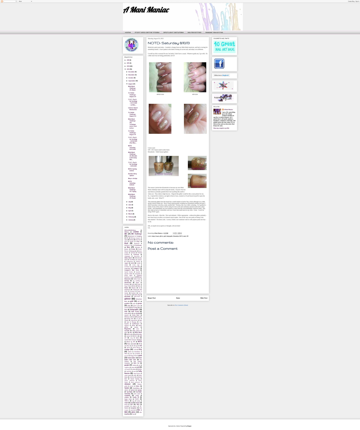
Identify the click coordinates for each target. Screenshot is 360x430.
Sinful (126, 388)
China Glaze (128, 258)
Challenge (136, 254)
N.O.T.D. (135, 336)
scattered (132, 377)
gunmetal (126, 307)
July (129, 202)
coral (132, 263)
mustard (128, 336)
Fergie (138, 284)
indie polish (127, 313)
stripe (137, 395)
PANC (125, 353)
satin (134, 375)
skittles (126, 390)
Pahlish (130, 351)
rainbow (135, 365)
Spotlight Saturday (173, 32)
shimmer (127, 384)
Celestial (133, 252)
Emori (137, 282)
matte (133, 325)
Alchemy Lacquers (135, 238)
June (130, 205)
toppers (134, 406)
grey (129, 306)
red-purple (127, 369)
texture (137, 402)
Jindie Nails (136, 315)
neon (137, 338)
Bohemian (137, 247)
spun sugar (137, 393)
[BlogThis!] (176, 233)
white (133, 412)
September (132, 81)
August (130, 84)
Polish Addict (132, 358)
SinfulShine (136, 388)
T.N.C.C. (126, 401)
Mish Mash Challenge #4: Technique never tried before (132, 123)
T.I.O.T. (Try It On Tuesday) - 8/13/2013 (132, 164)
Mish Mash (138, 332)
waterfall (133, 410)
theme (126, 404)
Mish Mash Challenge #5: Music (132, 88)
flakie (134, 286)
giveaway (127, 296)
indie (125, 311)
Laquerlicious (134, 320)
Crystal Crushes (128, 272)
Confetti (138, 261)
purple (126, 365)
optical (128, 347)
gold (165, 236)
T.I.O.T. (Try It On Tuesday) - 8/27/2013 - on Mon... (132, 102)
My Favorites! (194, 32)
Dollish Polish (137, 279)
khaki (133, 317)
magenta (126, 325)
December (131, 72)
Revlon (140, 369)
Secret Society (134, 379)
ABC (125, 234)
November (131, 75)
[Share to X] (177, 233)
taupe (126, 402)
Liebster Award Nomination (133, 108)
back (125, 241)
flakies (139, 286)
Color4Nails (132, 259)
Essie (133, 284)
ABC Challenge (136, 234)
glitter (161, 236)
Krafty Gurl (129, 318)
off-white (126, 345)
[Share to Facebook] (179, 233)
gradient (127, 303)
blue (128, 247)
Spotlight (129, 392)
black (126, 243)
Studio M (136, 397)
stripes (126, 397)
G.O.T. (130, 295)
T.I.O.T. (137, 399)
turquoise (134, 408)
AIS (127, 238)
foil (139, 288)
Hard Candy (134, 307)
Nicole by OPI (131, 342)
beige (153, 236)
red (137, 367)
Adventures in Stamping (135, 236)
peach (130, 353)
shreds (132, 386)
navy (131, 338)
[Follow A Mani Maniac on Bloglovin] (221, 76)
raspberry (127, 367)
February (131, 217)
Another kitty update (132, 174)
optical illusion (136, 347)
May (129, 208)
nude (184, 236)
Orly (140, 349)
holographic (169, 236)
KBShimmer (127, 317)
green (140, 303)
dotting (126, 281)
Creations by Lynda (129, 266)
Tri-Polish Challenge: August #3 (132, 94)
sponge (139, 390)
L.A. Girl (138, 318)
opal (137, 345)
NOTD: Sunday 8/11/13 (132, 170)
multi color (130, 334)
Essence (126, 284)
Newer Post (152, 298)
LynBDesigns (135, 324)
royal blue (129, 371)
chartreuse (137, 256)
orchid (135, 349)
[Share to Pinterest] (181, 233)
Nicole (140, 340)
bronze (126, 249)
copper (126, 263)
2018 (128, 60)
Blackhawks (138, 245)
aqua (125, 240)
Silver (138, 386)
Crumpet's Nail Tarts (131, 270)
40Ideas (126, 232)
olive (132, 345)
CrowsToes (127, 268)
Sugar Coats (128, 399)
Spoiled (132, 390)
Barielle (132, 241)
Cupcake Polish (128, 273)
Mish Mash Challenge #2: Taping (132, 189)
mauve (136, 327)
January (131, 220)
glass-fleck (137, 296)
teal (131, 402)
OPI (187, 236)
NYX (139, 344)
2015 (128, 63)
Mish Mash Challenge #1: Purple (132, 196)
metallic (126, 331)
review (134, 369)
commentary (129, 261)
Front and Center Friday (147, 32)
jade (135, 313)
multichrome (138, 334)
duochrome (127, 282)
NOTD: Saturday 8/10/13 (131, 183)
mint (125, 332)
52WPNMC (136, 232)
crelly (138, 266)
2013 (128, 69)
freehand (132, 291)
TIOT (131, 404)
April (130, 211)
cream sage (135, 265)
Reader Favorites (214, 32)
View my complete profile (221, 128)
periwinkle (137, 353)
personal (126, 355)
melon (137, 329)
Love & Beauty (131, 322)
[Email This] (174, 233)
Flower (126, 288)
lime (141, 320)
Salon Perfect (137, 373)
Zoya (133, 414)
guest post (136, 306)
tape (133, 401)
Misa (131, 332)
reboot (133, 367)
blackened (136, 243)
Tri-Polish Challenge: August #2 (132, 114)
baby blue (138, 239)
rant (139, 365)
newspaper (134, 339)
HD (140, 307)
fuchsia (133, 293)
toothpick (126, 406)
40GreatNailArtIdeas (130, 230)
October (131, 78)
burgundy (133, 251)
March (130, 214)
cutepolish (137, 273)
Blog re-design (132, 178)
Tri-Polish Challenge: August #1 (132, 132)
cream (126, 265)
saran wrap (127, 375)
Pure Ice (136, 363)
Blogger (189, 426)
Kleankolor (176, 236)
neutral (126, 340)
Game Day (137, 295)
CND (136, 258)
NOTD (181, 236)
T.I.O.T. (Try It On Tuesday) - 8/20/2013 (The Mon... (132, 140)
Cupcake (138, 272)
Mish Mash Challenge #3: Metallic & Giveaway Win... (132, 156)
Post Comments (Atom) (181, 305)
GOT (139, 301)
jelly (138, 313)
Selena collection (129, 380)
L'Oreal (126, 320)
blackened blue (128, 245)
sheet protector (135, 382)
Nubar (129, 344)
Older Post (203, 298)
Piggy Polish (134, 355)
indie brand (135, 311)
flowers (134, 288)
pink (140, 356)
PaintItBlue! (137, 351)
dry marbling (136, 280)
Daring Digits (128, 275)
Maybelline (127, 329)
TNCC (138, 404)
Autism (131, 240)
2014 (128, 66)
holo (125, 309)
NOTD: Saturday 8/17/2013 (132, 147)
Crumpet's (136, 268)
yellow (128, 414)
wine (141, 412)
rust (134, 371)
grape (134, 303)
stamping (127, 395)
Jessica (126, 315)
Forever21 (127, 289)
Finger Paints (127, 286)
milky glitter (136, 331)
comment (139, 259)
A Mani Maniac (145, 9)
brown (157, 236)
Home (128, 32)
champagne (127, 256)
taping (138, 401)
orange (127, 349)
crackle (138, 263)
